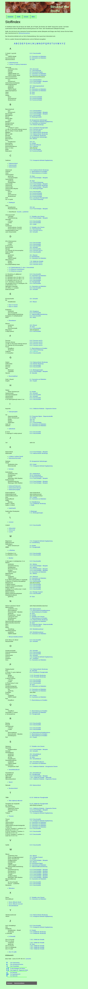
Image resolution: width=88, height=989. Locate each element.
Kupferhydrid (12, 508)
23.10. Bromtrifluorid (35, 144)
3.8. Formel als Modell (36, 97)
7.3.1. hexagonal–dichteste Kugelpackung (41, 121)
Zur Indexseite (13, 976)
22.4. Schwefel (34, 232)
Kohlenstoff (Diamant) (15, 486)
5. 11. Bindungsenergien (36, 188)
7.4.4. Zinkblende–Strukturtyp (38, 135)
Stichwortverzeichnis (24, 33)
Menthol (11, 558)
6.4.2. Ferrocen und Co (36, 129)
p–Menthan (12, 550)
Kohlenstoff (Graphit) (14, 489)
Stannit (10, 782)
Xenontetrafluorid (13, 905)
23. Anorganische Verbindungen (38, 120)
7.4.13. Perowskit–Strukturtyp (38, 675)
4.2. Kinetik (33, 143)
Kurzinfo (19, 211)
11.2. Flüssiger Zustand (36, 592)
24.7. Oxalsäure (34, 658)
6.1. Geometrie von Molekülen (38, 56)
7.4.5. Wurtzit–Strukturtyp (37, 124)
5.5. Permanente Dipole (36, 72)
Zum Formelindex (14, 966)
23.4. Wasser (33, 301)
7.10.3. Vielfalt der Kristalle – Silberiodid (40, 777)
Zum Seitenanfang (14, 962)
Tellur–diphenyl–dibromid (15, 800)
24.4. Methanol (34, 576)
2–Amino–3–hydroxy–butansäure (18, 64)
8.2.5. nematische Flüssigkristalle (39, 127)
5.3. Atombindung (34, 256)
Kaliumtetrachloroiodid (15, 458)
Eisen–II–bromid (13, 305)
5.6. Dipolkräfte (34, 755)
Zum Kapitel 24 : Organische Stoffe (19, 970)
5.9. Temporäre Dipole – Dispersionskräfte (41, 416)
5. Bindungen (33, 511)
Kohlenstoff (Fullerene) (15, 488)
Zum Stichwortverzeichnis (16, 964)
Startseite (10, 16)
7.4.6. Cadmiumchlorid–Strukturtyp (39, 170)
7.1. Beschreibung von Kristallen (38, 171)
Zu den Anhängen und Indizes (17, 968)
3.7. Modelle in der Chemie (37, 216)
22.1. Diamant (33, 255)
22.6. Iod (32, 141)
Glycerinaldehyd (13, 376)
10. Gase (32, 59)
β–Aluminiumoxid (13, 62)
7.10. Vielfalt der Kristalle (36, 261)
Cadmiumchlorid (13, 163)
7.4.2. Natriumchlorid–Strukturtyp (39, 132)
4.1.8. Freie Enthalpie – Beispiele (39, 81)
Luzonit (11, 531)
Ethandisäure (12, 320)
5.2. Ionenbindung (35, 542)
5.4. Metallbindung (35, 502)
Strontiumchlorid (13, 788)
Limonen (11, 522)
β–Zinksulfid (12, 936)
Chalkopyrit (12, 202)
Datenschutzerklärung (19, 983)
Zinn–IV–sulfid (12, 952)
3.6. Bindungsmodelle (36, 117)
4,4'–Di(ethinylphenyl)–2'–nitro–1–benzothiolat (21, 267)
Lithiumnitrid (12, 528)
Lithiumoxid (12, 530)
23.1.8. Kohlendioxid (35, 475)
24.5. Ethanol (33, 138)
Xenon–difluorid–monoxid (16, 904)
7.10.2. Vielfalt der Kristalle (37, 939)
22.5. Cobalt (33, 224)
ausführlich (25, 211)
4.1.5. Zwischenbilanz (36, 79)
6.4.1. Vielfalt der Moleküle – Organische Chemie (43, 408)
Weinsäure (12, 888)
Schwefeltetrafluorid (14, 769)
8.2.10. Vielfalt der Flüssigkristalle (39, 797)
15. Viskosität (33, 373)
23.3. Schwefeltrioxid (35, 772)
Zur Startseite (13, 972)
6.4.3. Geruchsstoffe (35, 53)
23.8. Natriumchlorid (35, 609)
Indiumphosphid (13, 411)
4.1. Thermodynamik (35, 70)
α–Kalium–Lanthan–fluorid (16, 456)
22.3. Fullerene (34, 146)
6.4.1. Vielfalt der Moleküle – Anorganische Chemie (43, 766)
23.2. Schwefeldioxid (35, 754)
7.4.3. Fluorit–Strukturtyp (36, 182)
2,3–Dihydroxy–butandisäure (16, 269)
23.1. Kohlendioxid (35, 473)
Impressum (9, 983)
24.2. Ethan (33, 317)
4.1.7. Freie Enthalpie (35, 422)
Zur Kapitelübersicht (15, 974)
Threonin (11, 816)
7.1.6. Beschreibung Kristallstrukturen (40, 610)
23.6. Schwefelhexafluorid (37, 762)
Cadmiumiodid (12, 165)
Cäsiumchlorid (12, 167)
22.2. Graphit (33, 381)
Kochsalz (11, 469)
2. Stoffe (32, 505)
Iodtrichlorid (12, 428)
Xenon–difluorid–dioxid (15, 902)
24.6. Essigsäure (34, 311)
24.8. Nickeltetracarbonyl (36, 629)
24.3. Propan (33, 695)
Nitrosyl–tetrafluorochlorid (16, 636)
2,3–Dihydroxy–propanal (15, 271)
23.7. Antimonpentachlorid (37, 86)
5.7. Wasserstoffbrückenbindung (38, 314)
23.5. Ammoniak (34, 69)
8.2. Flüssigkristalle (35, 282)
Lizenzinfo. (28, 958)
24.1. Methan (33, 564)
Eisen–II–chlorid (13, 306)
